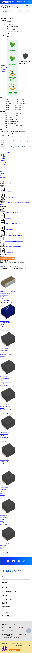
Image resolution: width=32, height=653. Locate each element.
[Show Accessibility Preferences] (4, 648)
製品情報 (6, 5)
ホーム (3, 5)
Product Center (21, 1)
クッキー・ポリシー (7, 627)
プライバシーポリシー (15, 624)
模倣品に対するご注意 (7, 630)
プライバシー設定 (18, 627)
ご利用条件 (5, 624)
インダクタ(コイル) (13, 5)
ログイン (19, 147)
